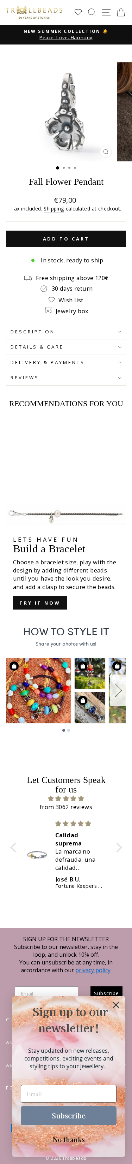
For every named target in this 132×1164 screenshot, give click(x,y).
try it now (40, 603)
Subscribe (69, 1115)
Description (33, 331)
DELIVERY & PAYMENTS (48, 362)
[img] (66, 798)
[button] (15, 848)
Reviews (25, 377)
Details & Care (37, 347)
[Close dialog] (116, 1005)
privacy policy (93, 970)
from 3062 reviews (66, 807)
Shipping (54, 208)
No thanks (69, 1139)
